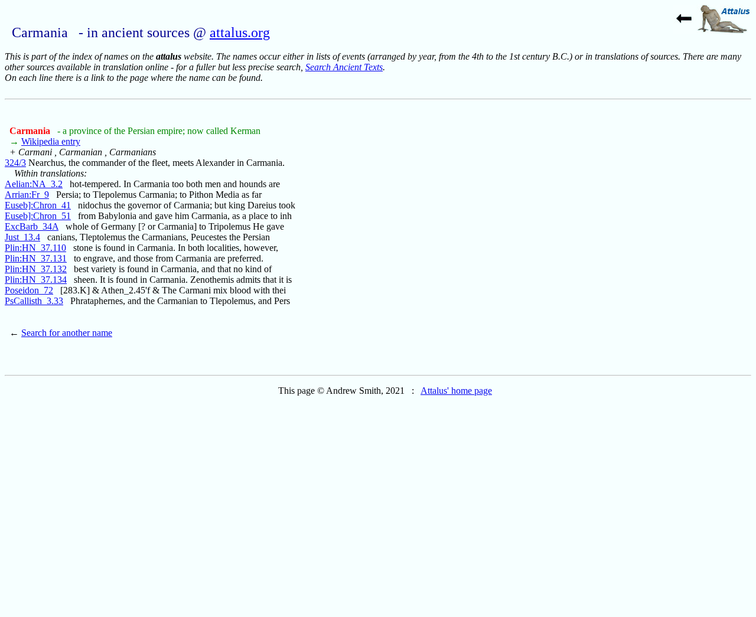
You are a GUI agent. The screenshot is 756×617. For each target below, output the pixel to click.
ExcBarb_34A (31, 226)
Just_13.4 (22, 237)
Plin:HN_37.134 (36, 280)
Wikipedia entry (50, 141)
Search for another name (66, 333)
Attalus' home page (456, 391)
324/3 (15, 163)
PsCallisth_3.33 (34, 301)
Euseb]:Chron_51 (38, 216)
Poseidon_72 (29, 290)
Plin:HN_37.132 (36, 269)
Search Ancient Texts (344, 67)
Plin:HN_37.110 (35, 248)
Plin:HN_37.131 (36, 258)
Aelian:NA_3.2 (34, 184)
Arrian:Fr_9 (27, 195)
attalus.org (240, 32)
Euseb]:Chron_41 (38, 205)
